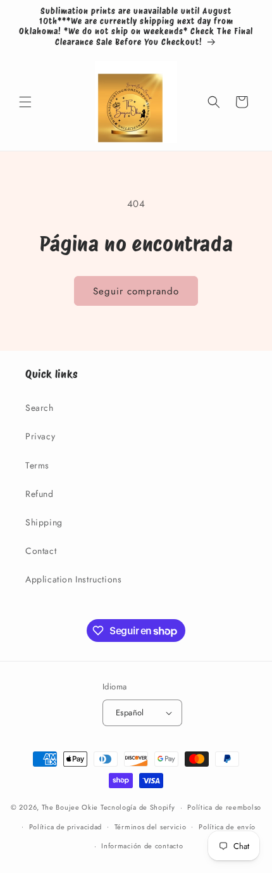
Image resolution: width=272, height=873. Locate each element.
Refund (39, 493)
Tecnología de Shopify (138, 807)
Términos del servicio (150, 827)
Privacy (40, 436)
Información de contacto (142, 846)
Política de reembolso (224, 807)
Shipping (44, 522)
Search (39, 407)
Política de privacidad (65, 827)
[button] (25, 102)
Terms (37, 465)
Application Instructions (73, 579)
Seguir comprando (136, 291)
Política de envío (227, 827)
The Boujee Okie (70, 807)
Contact (40, 550)
